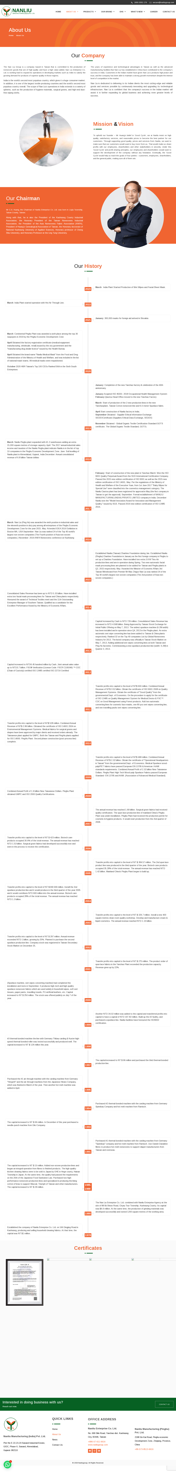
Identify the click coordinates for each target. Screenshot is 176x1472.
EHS (121, 12)
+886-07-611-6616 (96, 1442)
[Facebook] (90, 1451)
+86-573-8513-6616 (144, 1449)
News (54, 1440)
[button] (7, 1464)
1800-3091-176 (140, 2)
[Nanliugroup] (18, 11)
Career (154, 12)
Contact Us (169, 12)
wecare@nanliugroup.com (163, 2)
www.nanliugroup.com (98, 1445)
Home (58, 12)
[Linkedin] (99, 1451)
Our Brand (106, 12)
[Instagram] (94, 1451)
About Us (71, 12)
